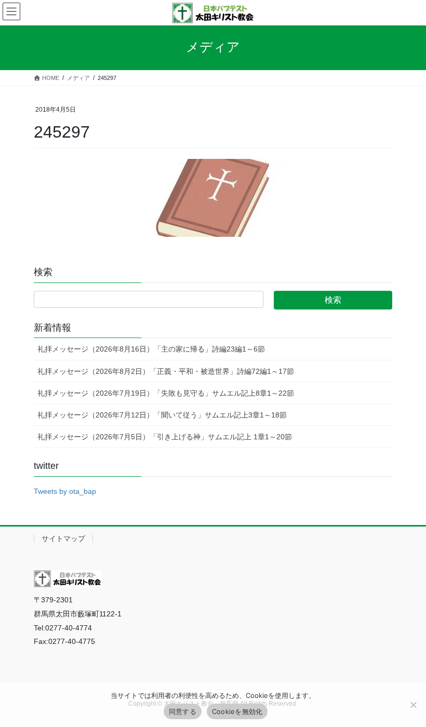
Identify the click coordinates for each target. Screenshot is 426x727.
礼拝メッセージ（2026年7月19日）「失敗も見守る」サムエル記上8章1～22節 (165, 393)
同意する (182, 711)
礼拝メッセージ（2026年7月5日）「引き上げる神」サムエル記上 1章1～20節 (164, 437)
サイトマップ (63, 538)
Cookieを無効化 (237, 711)
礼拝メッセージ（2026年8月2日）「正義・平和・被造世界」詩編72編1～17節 (165, 371)
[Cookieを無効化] (413, 704)
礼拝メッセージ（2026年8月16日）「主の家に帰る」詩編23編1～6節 (151, 349)
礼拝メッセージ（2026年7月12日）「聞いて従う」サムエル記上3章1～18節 (162, 415)
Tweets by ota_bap (65, 491)
